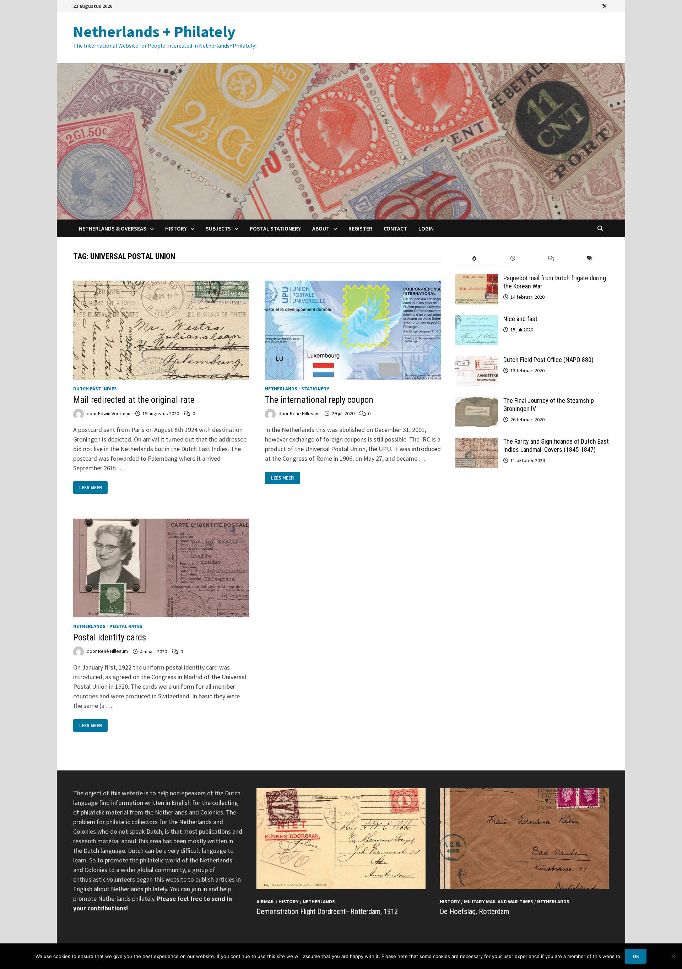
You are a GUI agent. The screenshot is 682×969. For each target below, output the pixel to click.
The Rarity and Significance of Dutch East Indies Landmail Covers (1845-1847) (556, 445)
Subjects (218, 228)
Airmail (265, 901)
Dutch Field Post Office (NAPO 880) (548, 359)
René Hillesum (305, 413)
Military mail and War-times (498, 901)
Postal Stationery (275, 228)
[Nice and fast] (476, 320)
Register (360, 228)
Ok (636, 956)
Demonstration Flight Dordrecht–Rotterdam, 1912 (327, 911)
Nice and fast (520, 319)
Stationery (315, 388)
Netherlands (281, 388)
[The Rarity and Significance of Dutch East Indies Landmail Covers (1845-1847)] (476, 442)
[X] (604, 6)
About (321, 228)
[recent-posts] (513, 258)
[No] (673, 956)
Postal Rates (125, 626)
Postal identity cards (109, 637)
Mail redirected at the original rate (133, 400)
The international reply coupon (319, 400)
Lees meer (92, 487)
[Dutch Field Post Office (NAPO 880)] (476, 361)
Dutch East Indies (95, 388)
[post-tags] (589, 258)
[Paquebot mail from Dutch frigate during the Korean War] (476, 279)
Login (426, 228)
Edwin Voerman (114, 413)
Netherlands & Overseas (112, 228)
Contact (395, 228)
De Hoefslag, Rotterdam (474, 911)
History (176, 228)
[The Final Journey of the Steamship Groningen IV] (476, 401)
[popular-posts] (474, 258)
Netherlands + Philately (154, 31)
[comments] (551, 258)
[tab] (474, 258)
